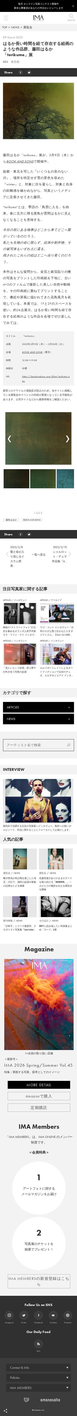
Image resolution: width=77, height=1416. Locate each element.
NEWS (15, 27)
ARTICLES (7, 600)
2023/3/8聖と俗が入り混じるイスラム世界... (17, 556)
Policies (15, 1377)
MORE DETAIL (39, 1084)
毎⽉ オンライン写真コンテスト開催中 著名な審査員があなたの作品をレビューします (38, 5)
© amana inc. (38, 1410)
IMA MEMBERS (20, 1388)
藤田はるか (11, 520)
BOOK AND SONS (20, 161)
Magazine (39, 949)
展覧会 (27, 27)
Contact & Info (19, 1367)
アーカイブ (56, 600)
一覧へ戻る (39, 554)
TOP (4, 27)
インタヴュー (20, 600)
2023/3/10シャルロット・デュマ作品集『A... (59, 554)
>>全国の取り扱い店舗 (39, 1053)
